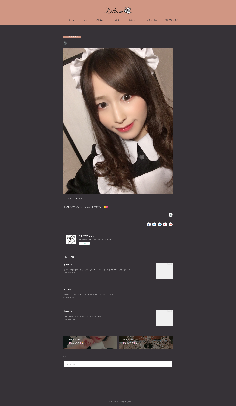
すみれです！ (69, 311)
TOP (59, 20)
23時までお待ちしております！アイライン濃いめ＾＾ (83, 316)
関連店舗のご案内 (171, 20)
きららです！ (69, 264)
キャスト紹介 (116, 20)
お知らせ (72, 20)
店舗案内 (99, 20)
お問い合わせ (134, 20)
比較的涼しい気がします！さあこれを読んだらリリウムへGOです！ (88, 294)
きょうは (67, 289)
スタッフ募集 (152, 20)
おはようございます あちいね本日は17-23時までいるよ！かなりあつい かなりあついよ (96, 269)
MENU (86, 20)
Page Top (118, 390)
